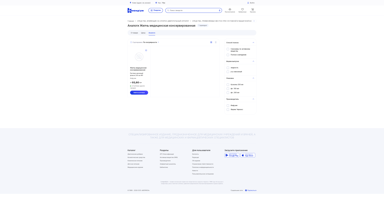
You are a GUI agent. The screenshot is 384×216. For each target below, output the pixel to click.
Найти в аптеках (139, 92)
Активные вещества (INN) (169, 157)
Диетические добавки (135, 154)
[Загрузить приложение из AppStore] (247, 155)
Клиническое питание (135, 161)
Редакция (195, 157)
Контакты (195, 154)
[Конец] (254, 21)
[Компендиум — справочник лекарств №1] (136, 10)
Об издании (196, 161)
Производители (165, 161)
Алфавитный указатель (168, 164)
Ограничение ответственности (202, 164)
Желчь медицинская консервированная (138, 69)
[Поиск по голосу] (220, 10)
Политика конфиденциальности (203, 167)
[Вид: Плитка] (211, 42)
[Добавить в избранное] (146, 50)
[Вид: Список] (216, 42)
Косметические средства (136, 157)
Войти (252, 3)
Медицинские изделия (135, 167)
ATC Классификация (167, 154)
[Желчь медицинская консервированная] (139, 56)
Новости (195, 170)
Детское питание (133, 164)
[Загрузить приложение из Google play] (231, 155)
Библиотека (164, 167)
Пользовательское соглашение (203, 174)
